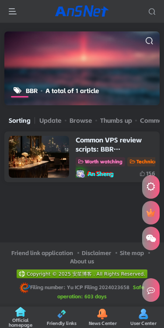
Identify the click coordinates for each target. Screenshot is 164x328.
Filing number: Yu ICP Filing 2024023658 (79, 287)
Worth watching (103, 162)
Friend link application (42, 252)
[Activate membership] (151, 212)
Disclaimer (96, 252)
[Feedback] (151, 290)
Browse (81, 120)
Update (50, 120)
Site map (132, 252)
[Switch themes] (151, 187)
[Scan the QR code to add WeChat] (151, 238)
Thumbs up (116, 120)
